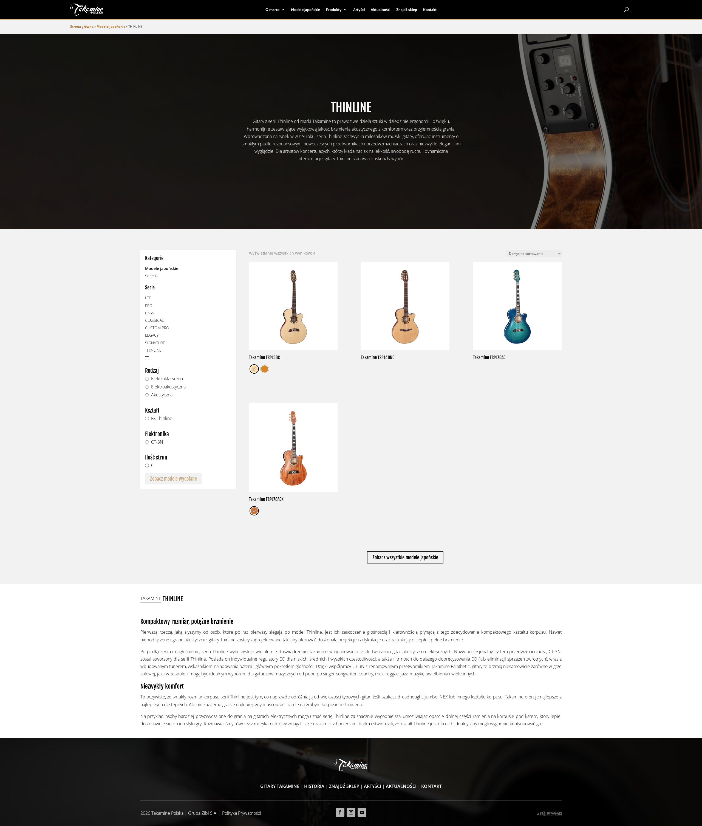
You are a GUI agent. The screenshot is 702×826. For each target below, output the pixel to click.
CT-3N (157, 442)
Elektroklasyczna (167, 378)
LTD (148, 297)
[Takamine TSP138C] (293, 306)
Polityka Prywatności (241, 813)
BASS (149, 312)
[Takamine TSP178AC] (517, 306)
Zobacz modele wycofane (173, 479)
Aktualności (380, 10)
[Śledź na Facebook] (340, 812)
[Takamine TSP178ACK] (293, 447)
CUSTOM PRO (157, 327)
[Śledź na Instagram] (351, 812)
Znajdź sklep (406, 10)
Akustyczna (161, 395)
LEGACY (151, 335)
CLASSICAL (154, 320)
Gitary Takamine (279, 786)
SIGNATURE (155, 342)
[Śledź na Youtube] (362, 812)
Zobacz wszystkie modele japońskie (405, 557)
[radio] (254, 369)
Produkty (334, 10)
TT (147, 357)
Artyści (359, 10)
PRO (148, 305)
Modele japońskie (305, 10)
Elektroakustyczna (168, 387)
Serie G (151, 275)
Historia (314, 786)
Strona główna (82, 26)
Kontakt (430, 10)
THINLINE (153, 350)
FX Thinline (161, 418)
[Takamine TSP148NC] (405, 306)
